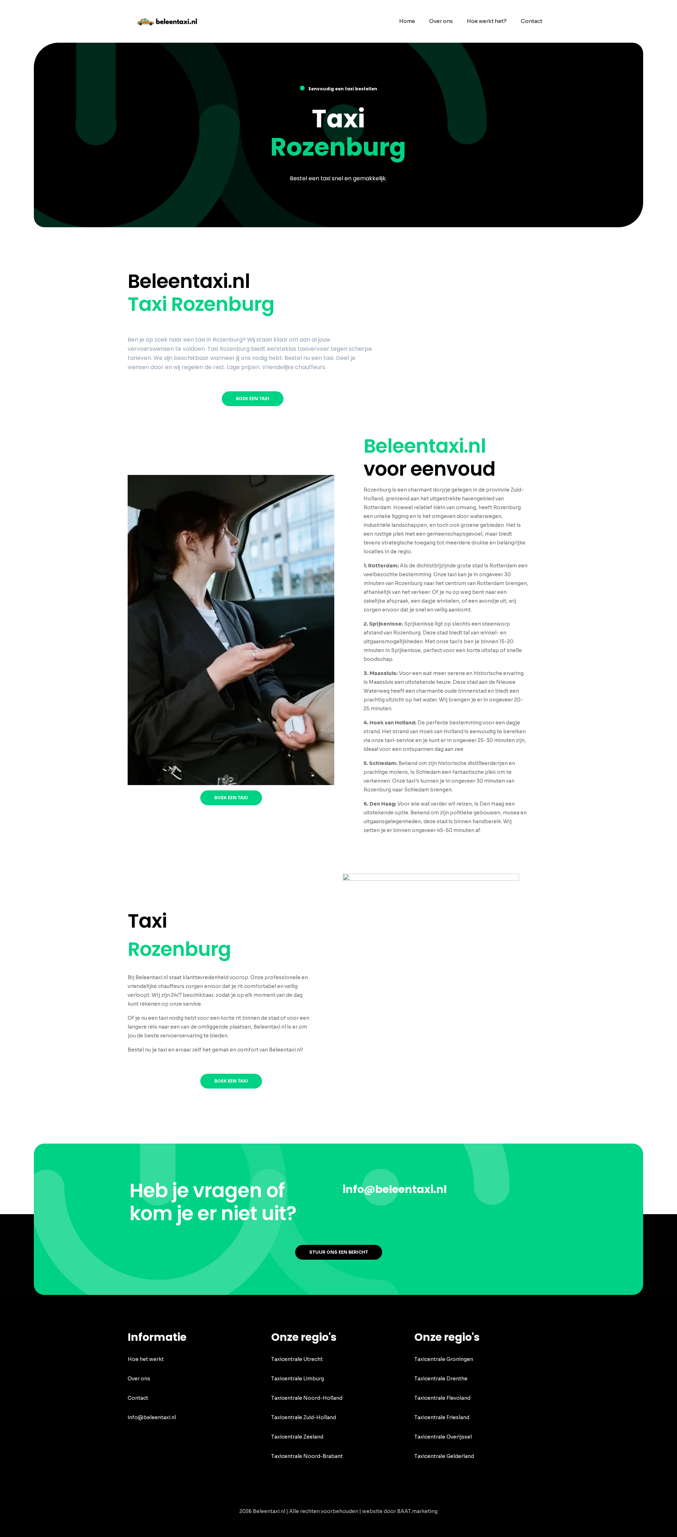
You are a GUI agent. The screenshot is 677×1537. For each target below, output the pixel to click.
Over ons (139, 1378)
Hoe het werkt (146, 1359)
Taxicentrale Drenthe (441, 1378)
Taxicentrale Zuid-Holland (303, 1417)
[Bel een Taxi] (172, 21)
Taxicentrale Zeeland (297, 1437)
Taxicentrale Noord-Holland (306, 1398)
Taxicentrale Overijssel (443, 1437)
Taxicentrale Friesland (441, 1417)
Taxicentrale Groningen (443, 1359)
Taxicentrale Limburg (297, 1378)
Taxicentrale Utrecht (297, 1359)
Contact (138, 1398)
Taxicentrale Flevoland (442, 1398)
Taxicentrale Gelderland (444, 1456)
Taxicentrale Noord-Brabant (307, 1456)
